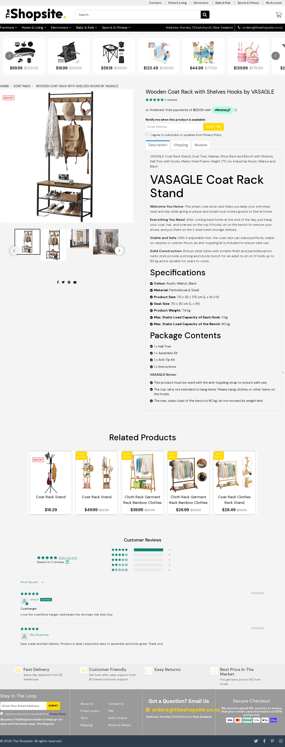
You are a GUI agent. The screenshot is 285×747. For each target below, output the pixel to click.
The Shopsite (23, 741)
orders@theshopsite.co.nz (262, 27)
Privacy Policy (212, 135)
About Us (87, 704)
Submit (53, 705)
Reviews (200, 145)
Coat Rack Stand (51, 496)
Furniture (155, 2)
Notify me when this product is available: (176, 119)
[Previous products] (9, 56)
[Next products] (275, 56)
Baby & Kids (223, 2)
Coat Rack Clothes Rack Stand (234, 499)
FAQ (110, 711)
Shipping (181, 145)
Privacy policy (90, 711)
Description (157, 145)
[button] (155, 100)
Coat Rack (22, 86)
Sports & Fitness (248, 2)
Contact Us (116, 704)
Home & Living (177, 2)
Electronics (201, 2)
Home (5, 86)
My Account (274, 2)
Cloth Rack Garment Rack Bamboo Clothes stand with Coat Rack (142, 500)
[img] (30, 594)
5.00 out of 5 (68, 558)
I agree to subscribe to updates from (186, 135)
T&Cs (84, 718)
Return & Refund (119, 725)
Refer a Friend (117, 718)
